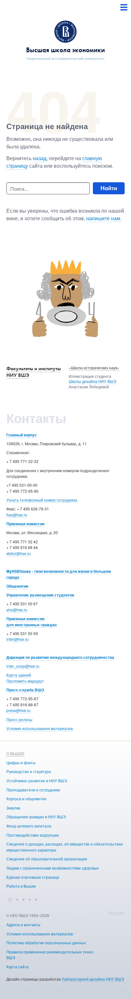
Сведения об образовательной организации (46, 858)
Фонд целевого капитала (28, 825)
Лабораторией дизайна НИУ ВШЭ (93, 979)
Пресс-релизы (19, 719)
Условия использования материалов (39, 728)
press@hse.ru (18, 710)
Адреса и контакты (23, 924)
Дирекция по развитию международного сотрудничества (60, 657)
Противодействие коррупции (32, 835)
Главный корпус (21, 435)
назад (39, 158)
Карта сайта (17, 966)
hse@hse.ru (16, 514)
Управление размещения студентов (40, 595)
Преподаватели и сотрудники (33, 789)
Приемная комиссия (25, 524)
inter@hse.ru (17, 639)
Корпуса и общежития (26, 798)
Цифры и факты (21, 762)
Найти (108, 188)
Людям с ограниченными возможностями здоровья (52, 868)
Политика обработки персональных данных (46, 942)
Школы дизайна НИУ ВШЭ (92, 381)
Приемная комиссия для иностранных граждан (31, 621)
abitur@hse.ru (18, 553)
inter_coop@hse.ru (22, 666)
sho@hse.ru (16, 609)
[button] (10, 899)
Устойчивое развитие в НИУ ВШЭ (36, 780)
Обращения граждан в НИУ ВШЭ (36, 816)
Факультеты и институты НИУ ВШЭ (33, 371)
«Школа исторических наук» (94, 367)
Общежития (17, 586)
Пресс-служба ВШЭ (25, 690)
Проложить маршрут (25, 681)
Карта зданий (18, 674)
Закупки (13, 807)
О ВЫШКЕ (15, 753)
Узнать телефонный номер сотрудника (41, 500)
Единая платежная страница (32, 877)
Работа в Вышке (21, 886)
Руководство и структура (28, 771)
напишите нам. (103, 218)
